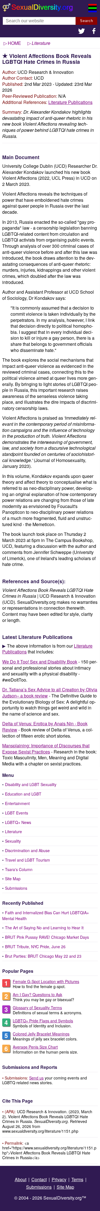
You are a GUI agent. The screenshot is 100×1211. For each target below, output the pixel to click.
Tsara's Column (18, 869)
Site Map (13, 878)
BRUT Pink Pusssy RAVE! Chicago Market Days (47, 937)
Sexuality (13, 841)
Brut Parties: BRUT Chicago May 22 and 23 (43, 956)
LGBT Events (16, 813)
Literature (13, 831)
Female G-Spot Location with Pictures (46, 981)
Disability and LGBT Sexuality (30, 784)
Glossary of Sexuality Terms (37, 1007)
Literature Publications (70, 102)
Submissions (16, 888)
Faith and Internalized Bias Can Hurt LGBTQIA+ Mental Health (45, 915)
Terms (77, 1179)
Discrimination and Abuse (27, 850)
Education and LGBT (23, 794)
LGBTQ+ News (18, 822)
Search (86, 21)
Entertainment (17, 803)
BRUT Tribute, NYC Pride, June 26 (35, 946)
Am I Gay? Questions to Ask (37, 994)
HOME (14, 43)
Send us (36, 1078)
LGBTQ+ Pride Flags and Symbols (43, 1020)
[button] (81, 32)
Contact (39, 1179)
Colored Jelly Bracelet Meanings (41, 1034)
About (20, 1179)
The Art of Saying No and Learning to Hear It (44, 927)
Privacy (59, 1179)
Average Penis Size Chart (35, 1047)
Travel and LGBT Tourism (27, 860)
